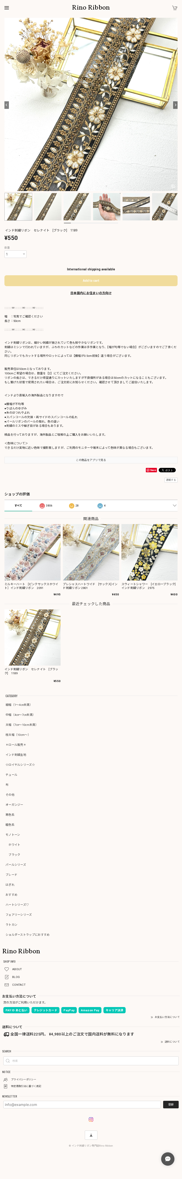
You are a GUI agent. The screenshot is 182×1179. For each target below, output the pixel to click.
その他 (10, 794)
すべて (18, 505)
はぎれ (10, 884)
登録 (171, 1104)
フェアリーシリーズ (19, 914)
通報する (171, 480)
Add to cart (91, 280)
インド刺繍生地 (16, 754)
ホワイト (13, 844)
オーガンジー (14, 804)
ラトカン (11, 924)
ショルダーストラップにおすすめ (28, 934)
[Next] (175, 105)
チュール (11, 774)
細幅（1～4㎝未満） (19, 704)
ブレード (11, 874)
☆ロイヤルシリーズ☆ (20, 764)
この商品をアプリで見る (91, 460)
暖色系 (10, 824)
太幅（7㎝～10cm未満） (22, 724)
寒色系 (10, 814)
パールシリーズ (16, 864)
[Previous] (6, 105)
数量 (7, 247)
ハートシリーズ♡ (17, 904)
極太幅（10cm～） (18, 734)
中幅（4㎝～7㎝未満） (20, 714)
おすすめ (11, 894)
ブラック (13, 854)
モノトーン (13, 834)
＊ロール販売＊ (16, 744)
